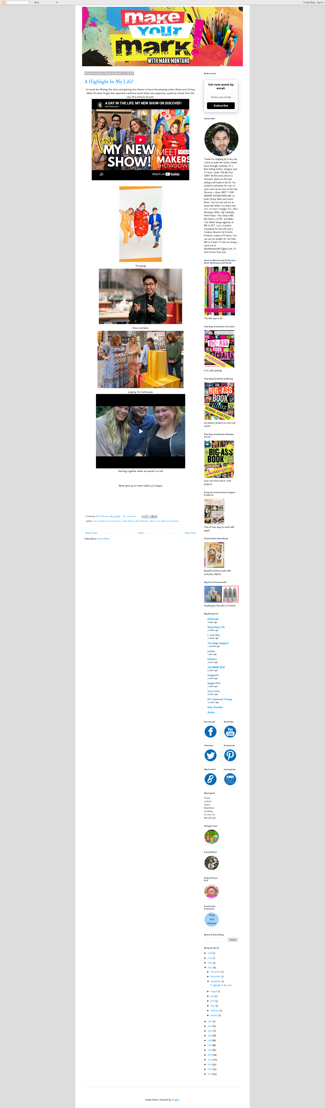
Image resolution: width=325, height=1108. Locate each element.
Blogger (175, 1099)
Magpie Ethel (214, 683)
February (215, 1010)
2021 (210, 1026)
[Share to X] (149, 516)
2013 (210, 1064)
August (214, 991)
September (216, 981)
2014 (210, 1059)
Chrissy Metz (99, 521)
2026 (210, 953)
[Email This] (143, 516)
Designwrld (213, 675)
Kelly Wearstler (215, 707)
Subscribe (221, 105)
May (213, 1005)
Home (141, 533)
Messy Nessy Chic (216, 627)
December (216, 971)
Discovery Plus (114, 521)
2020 (210, 1030)
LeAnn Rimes (128, 521)
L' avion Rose (214, 635)
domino (211, 712)
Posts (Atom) (104, 538)
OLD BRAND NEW (216, 667)
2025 (210, 958)
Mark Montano (142, 521)
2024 (210, 962)
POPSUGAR (213, 619)
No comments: (130, 516)
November (216, 976)
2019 (210, 1035)
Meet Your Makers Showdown (164, 521)
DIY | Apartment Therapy (220, 699)
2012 (210, 1069)
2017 (210, 1045)
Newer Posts (91, 533)
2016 (210, 1050)
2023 (210, 967)
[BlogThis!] (146, 516)
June (213, 1000)
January (215, 1015)
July (213, 996)
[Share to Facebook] (152, 516)
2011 (210, 1074)
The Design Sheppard (218, 643)
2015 (210, 1054)
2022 (210, 1021)
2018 (210, 1040)
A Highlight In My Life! (108, 81)
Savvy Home (214, 691)
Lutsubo (211, 651)
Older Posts (190, 533)
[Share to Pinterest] (156, 516)
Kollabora (212, 659)
